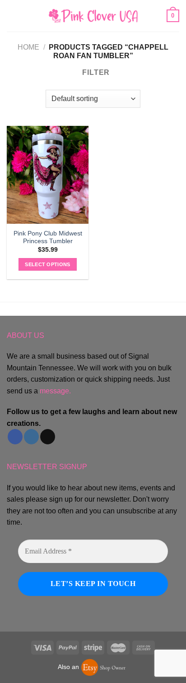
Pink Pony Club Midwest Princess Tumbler (48, 237)
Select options (47, 264)
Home (28, 47)
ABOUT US (25, 335)
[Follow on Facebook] (15, 436)
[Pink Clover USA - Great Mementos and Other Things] (93, 16)
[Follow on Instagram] (31, 436)
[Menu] (12, 16)
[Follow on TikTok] (47, 436)
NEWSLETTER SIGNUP (47, 467)
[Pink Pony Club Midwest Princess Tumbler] (47, 175)
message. (55, 391)
